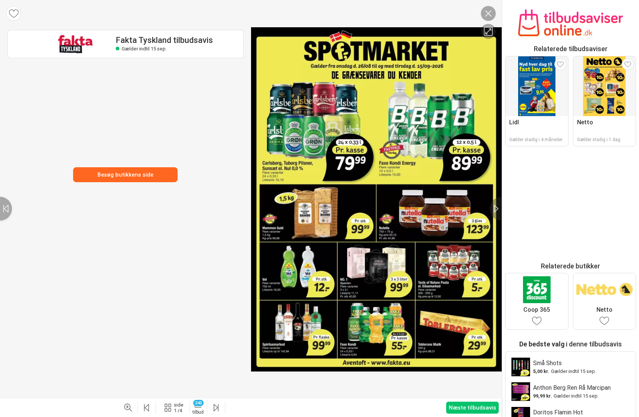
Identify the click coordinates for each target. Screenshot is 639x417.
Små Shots (547, 363)
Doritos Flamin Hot (558, 412)
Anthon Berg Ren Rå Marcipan (572, 387)
